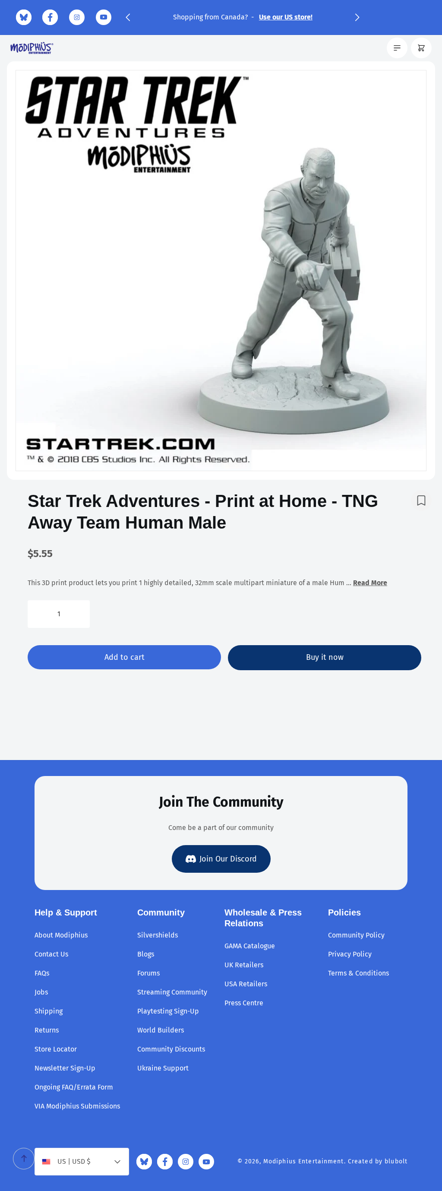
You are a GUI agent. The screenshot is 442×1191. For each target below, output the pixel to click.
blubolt (396, 1161)
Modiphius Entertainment (303, 1161)
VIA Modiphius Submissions (77, 1106)
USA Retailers (245, 984)
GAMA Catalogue (249, 946)
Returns (47, 1030)
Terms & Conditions (358, 973)
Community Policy (356, 935)
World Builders (160, 1030)
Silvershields (157, 935)
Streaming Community (172, 992)
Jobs (41, 992)
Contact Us (51, 954)
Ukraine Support (163, 1068)
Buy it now (325, 657)
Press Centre (243, 1003)
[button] (127, 17)
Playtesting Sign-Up (168, 1011)
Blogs (145, 954)
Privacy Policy (350, 954)
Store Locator (56, 1049)
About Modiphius (61, 935)
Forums (148, 973)
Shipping (49, 1011)
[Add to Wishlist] (421, 500)
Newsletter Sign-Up (65, 1068)
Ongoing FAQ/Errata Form (74, 1087)
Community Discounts (171, 1049)
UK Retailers (243, 965)
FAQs (42, 973)
